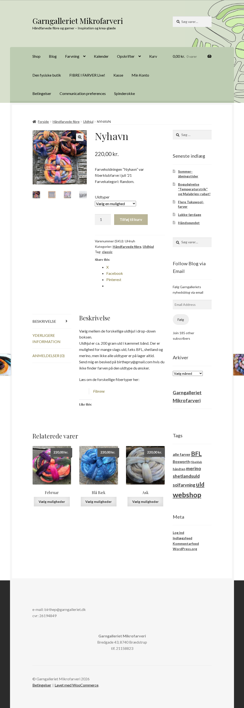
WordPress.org (185, 549)
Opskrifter (126, 56)
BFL (196, 453)
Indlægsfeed (182, 538)
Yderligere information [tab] (46, 338)
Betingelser (41, 93)
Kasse (118, 75)
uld (200, 484)
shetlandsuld (186, 476)
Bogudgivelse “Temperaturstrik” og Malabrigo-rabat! (194, 189)
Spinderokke (124, 93)
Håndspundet (189, 223)
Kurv (153, 56)
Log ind (178, 533)
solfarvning (184, 485)
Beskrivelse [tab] (44, 321)
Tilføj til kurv (131, 219)
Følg (181, 320)
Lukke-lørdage (189, 215)
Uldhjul (88, 122)
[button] (80, 137)
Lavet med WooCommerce (76, 685)
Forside (43, 122)
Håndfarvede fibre (66, 122)
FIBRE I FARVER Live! (87, 75)
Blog (53, 56)
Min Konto (140, 75)
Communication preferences (83, 93)
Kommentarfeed (186, 543)
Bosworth (181, 461)
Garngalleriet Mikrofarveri (77, 21)
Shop (36, 56)
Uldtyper (102, 197)
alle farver (181, 454)
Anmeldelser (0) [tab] (48, 355)
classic (107, 252)
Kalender (101, 56)
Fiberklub (196, 461)
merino (193, 468)
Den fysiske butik (46, 75)
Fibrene (99, 391)
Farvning (72, 56)
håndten (179, 469)
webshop (187, 494)
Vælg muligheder (52, 502)
